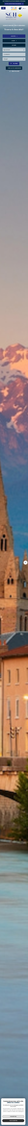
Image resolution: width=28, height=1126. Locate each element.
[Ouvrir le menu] (3, 8)
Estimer (14, 45)
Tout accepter (13, 1120)
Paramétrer (13, 1116)
